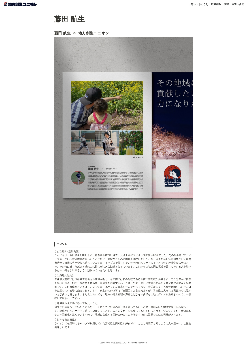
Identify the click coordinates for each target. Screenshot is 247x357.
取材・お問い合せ (234, 4)
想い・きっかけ (200, 4)
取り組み (216, 4)
